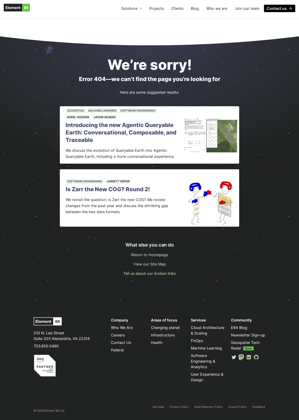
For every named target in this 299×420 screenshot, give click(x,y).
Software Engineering (137, 110)
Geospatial (76, 110)
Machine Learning (102, 110)
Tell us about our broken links (149, 273)
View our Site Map (149, 264)
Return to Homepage (149, 254)
